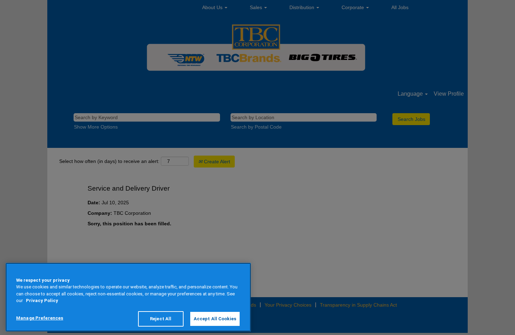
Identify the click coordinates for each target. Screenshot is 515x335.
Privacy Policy (42, 300)
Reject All (160, 318)
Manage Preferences (39, 318)
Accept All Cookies (215, 318)
